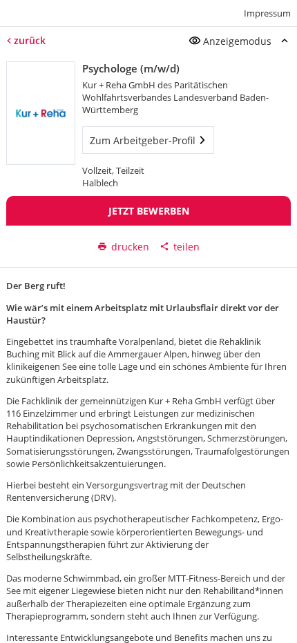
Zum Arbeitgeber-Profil (142, 140)
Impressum (267, 13)
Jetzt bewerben (148, 210)
